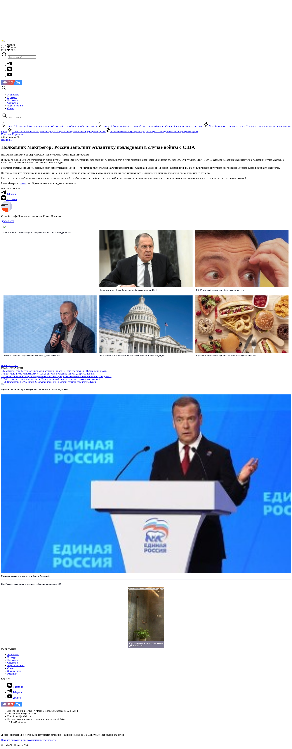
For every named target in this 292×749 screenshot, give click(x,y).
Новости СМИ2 (9, 365)
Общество (12, 662)
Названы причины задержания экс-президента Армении (31, 355)
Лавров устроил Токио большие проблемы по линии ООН (128, 290)
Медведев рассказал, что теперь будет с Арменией (25, 576)
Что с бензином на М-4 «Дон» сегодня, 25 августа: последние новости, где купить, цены (59, 131)
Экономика (13, 654)
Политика (6, 139)
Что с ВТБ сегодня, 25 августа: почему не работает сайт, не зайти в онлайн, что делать (51, 126)
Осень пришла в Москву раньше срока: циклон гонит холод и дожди (37, 232)
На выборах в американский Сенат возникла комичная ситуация (131, 355)
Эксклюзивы (14, 671)
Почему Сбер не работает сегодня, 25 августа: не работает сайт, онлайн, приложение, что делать (153, 126)
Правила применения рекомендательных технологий (28, 740)
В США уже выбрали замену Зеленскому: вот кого (220, 290)
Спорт (10, 668)
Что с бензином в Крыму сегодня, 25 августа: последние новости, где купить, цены (154, 131)
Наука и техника (15, 665)
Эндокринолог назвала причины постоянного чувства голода (225, 355)
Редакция (12, 673)
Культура (12, 657)
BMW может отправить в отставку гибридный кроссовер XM (31, 584)
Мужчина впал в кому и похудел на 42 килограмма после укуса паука (35, 390)
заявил (23, 183)
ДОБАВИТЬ (7, 221)
